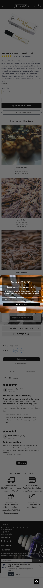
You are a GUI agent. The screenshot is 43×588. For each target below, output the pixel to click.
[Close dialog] (41, 277)
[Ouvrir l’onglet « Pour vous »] (36, 581)
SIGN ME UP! (21, 304)
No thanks (21, 309)
